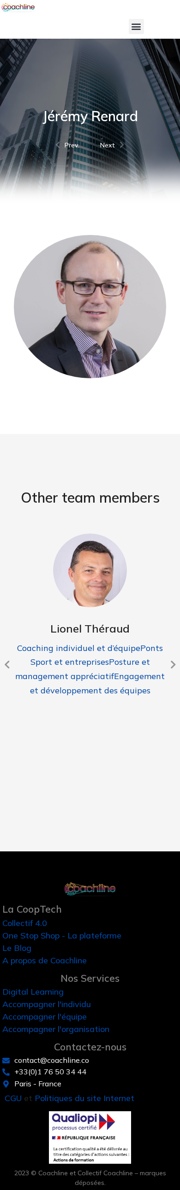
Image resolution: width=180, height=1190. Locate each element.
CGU (13, 1098)
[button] (136, 26)
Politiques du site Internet (84, 1098)
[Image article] (90, 570)
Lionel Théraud (90, 628)
